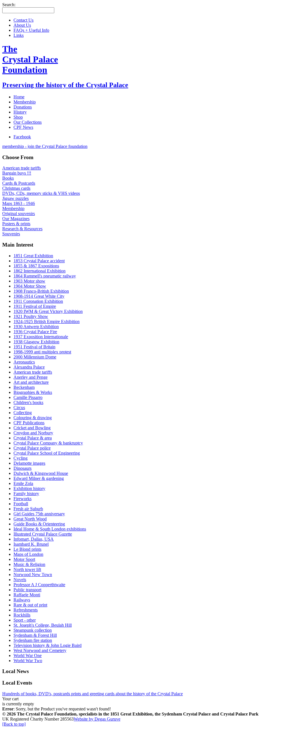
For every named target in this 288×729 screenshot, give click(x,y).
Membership (13, 208)
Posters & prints (16, 223)
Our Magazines (16, 218)
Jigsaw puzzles (15, 198)
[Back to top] (14, 724)
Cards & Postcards (18, 183)
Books (8, 178)
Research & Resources (22, 228)
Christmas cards (16, 188)
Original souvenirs (18, 213)
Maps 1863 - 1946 (18, 203)
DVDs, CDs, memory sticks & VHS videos (41, 193)
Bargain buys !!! (16, 173)
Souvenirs (11, 233)
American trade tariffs (21, 168)
